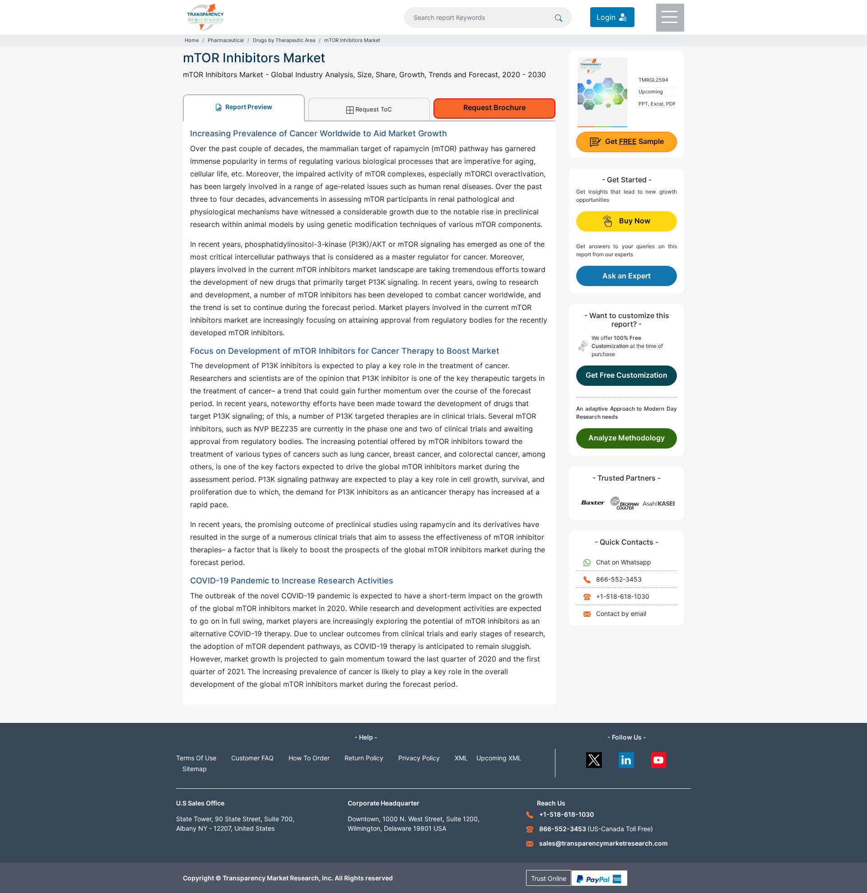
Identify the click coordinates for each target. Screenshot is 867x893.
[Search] (558, 17)
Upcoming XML (499, 758)
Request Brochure (494, 107)
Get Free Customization (626, 374)
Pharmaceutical (226, 40)
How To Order (309, 758)
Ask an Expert (626, 275)
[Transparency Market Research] (205, 16)
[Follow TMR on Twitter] (594, 758)
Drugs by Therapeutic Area (284, 40)
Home (192, 40)
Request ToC (373, 109)
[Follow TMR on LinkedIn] (626, 758)
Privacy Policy (419, 758)
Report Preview (248, 107)
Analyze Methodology (626, 437)
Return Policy (364, 758)
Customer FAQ (252, 758)
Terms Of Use (196, 758)
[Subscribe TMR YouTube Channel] (659, 758)
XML (461, 758)
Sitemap (194, 769)
